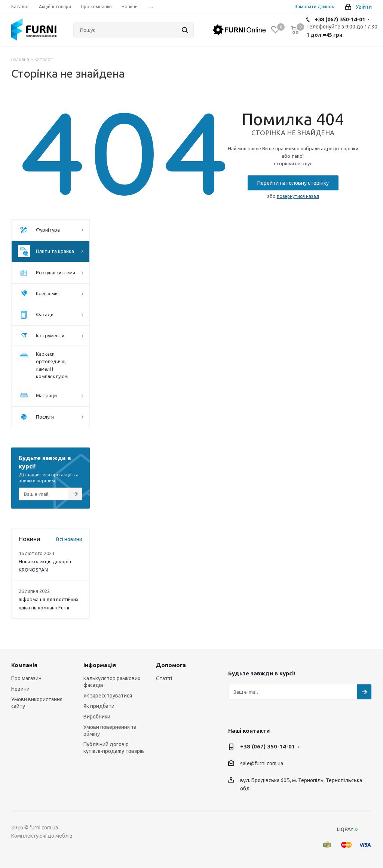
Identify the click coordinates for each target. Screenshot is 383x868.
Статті (164, 678)
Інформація (99, 665)
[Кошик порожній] (295, 30)
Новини (20, 689)
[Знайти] (185, 29)
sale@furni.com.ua (261, 764)
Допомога (171, 665)
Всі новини (69, 539)
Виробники (96, 717)
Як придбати (98, 706)
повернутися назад (298, 196)
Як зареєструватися (107, 696)
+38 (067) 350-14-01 (340, 19)
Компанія (24, 665)
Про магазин (26, 678)
